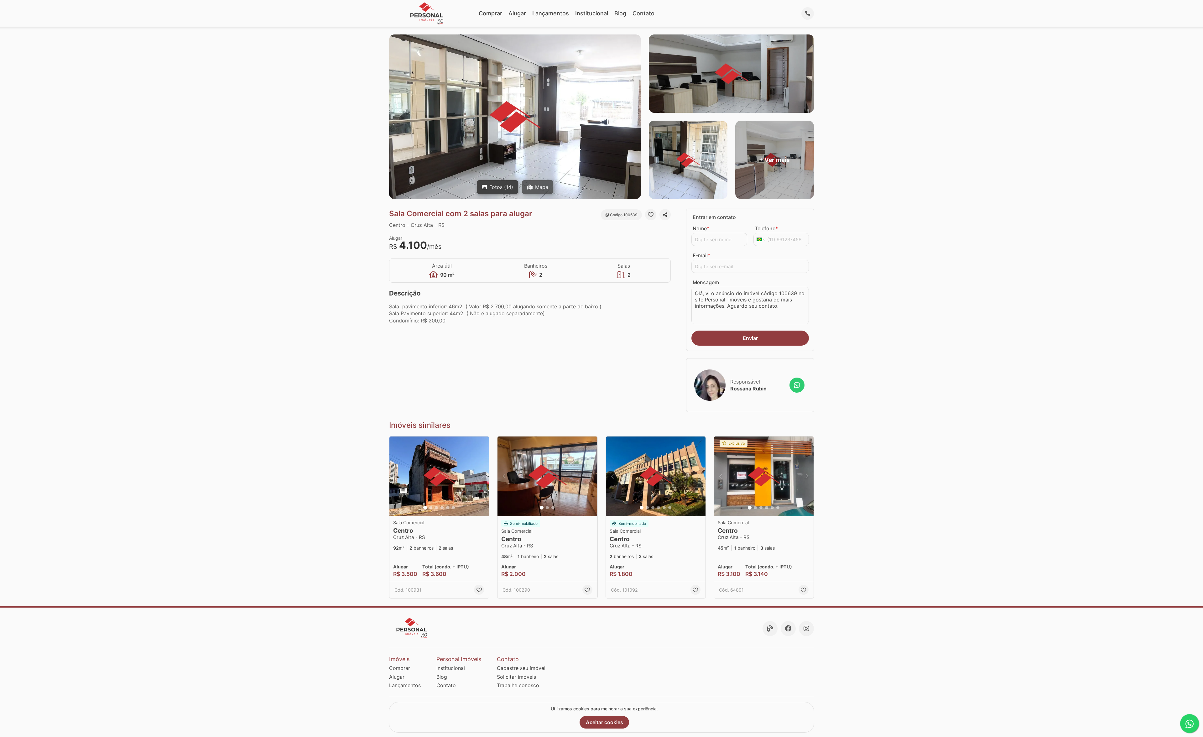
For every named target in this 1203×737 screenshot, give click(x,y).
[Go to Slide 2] (430, 507)
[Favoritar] (650, 214)
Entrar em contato (714, 217)
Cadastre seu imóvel (521, 668)
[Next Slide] (482, 476)
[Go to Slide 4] (442, 507)
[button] (439, 476)
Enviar (750, 338)
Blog (620, 13)
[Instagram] (806, 628)
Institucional (591, 13)
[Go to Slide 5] (447, 507)
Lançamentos (550, 13)
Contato (643, 13)
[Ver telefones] (807, 13)
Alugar (517, 13)
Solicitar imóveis (516, 677)
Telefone (766, 228)
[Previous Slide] (396, 476)
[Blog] (770, 628)
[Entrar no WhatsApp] (797, 385)
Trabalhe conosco (518, 685)
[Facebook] (788, 628)
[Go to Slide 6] (453, 507)
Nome (701, 228)
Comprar (490, 13)
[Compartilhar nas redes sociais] (665, 214)
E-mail (701, 255)
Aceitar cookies (604, 722)
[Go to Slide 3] (436, 507)
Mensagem (706, 282)
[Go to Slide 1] (425, 508)
